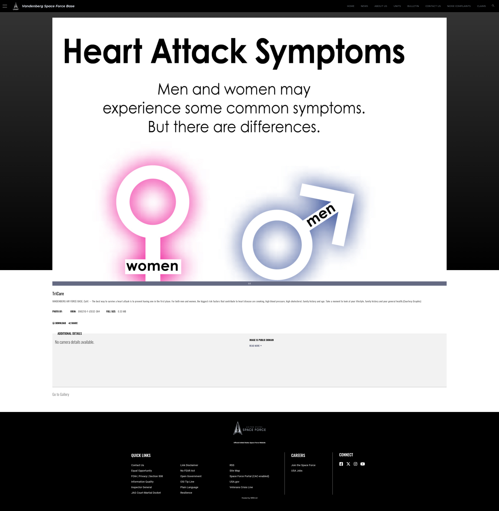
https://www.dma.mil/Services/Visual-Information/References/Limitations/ (332, 355)
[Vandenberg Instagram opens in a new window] (355, 464)
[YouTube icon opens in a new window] (363, 464)
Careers (298, 455)
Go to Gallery (60, 394)
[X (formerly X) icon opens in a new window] (348, 464)
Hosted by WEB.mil (249, 498)
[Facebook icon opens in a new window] (341, 464)
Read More (255, 345)
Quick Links (141, 455)
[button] (4, 6)
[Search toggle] (493, 6)
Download (60, 323)
